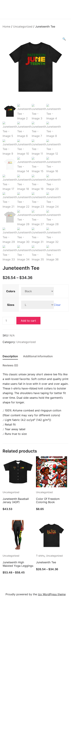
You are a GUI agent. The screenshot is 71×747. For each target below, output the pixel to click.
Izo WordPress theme (52, 594)
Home (6, 26)
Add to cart (28, 320)
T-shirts (40, 555)
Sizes (10, 305)
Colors (10, 291)
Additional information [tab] (38, 356)
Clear (57, 305)
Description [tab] (10, 356)
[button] (64, 39)
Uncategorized (22, 26)
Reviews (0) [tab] (10, 365)
